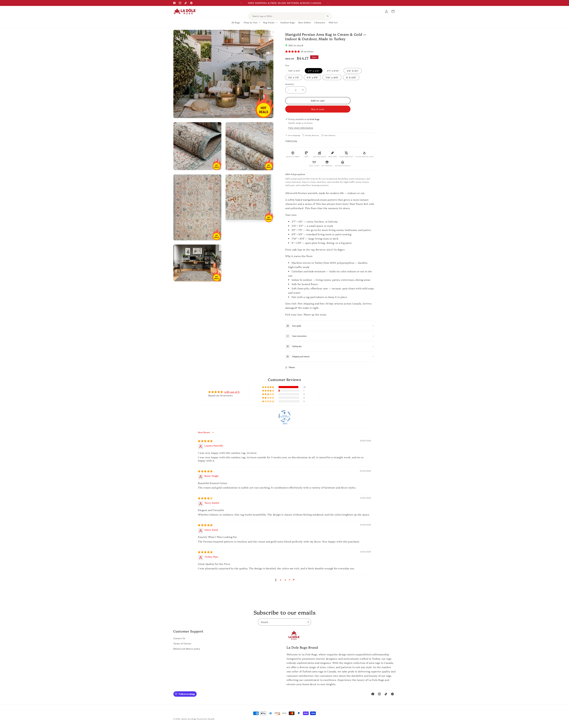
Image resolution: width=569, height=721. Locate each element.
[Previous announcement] (241, 3)
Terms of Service (182, 643)
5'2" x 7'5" (293, 77)
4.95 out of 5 (232, 391)
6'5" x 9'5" (312, 77)
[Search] (327, 16)
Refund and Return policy (186, 648)
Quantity (289, 84)
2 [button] (280, 579)
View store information (300, 127)
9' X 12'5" (351, 77)
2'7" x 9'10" (334, 71)
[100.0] (284, 416)
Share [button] (292, 367)
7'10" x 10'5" (332, 77)
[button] (393, 11)
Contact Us (179, 638)
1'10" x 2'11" (295, 71)
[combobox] (288, 16)
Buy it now (317, 109)
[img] (205, 441)
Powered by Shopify (206, 719)
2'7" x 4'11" (313, 70)
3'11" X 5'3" (353, 70)
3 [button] (285, 579)
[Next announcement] (328, 3)
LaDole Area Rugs (188, 719)
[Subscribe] (308, 622)
